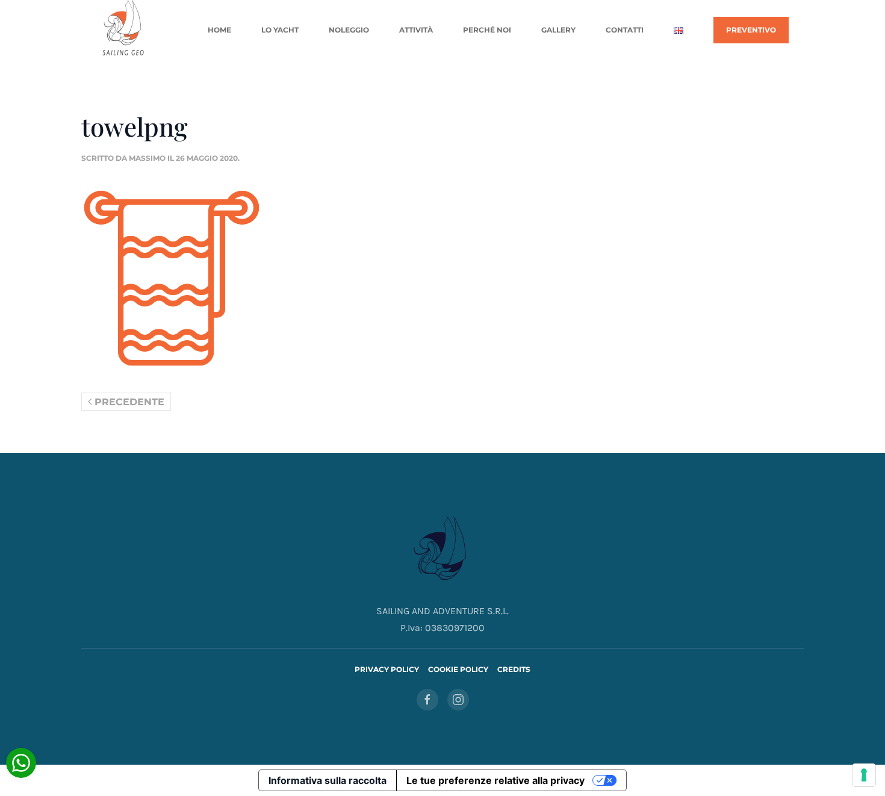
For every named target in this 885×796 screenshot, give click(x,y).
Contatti (625, 29)
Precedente (129, 402)
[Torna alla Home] (124, 30)
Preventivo (751, 29)
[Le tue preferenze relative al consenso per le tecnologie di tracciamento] (863, 774)
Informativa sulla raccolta (328, 780)
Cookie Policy (458, 669)
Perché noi (487, 29)
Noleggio (349, 29)
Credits (513, 669)
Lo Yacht (280, 29)
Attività (416, 29)
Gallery (558, 29)
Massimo (147, 158)
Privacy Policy (387, 669)
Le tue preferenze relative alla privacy (495, 780)
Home (219, 29)
